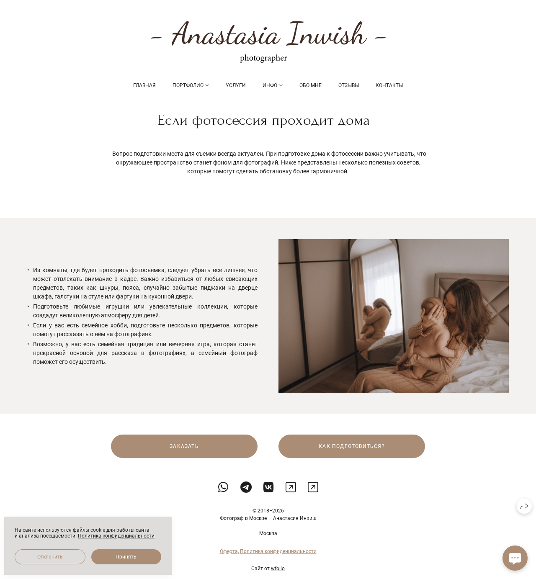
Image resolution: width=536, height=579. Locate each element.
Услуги (236, 85)
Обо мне (310, 85)
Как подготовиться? (352, 446)
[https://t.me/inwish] (246, 487)
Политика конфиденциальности (278, 551)
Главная (144, 85)
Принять (126, 557)
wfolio (278, 568)
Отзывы (348, 85)
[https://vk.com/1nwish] (268, 487)
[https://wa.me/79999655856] (223, 487)
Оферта (229, 551)
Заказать (184, 446)
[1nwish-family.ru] (268, 42)
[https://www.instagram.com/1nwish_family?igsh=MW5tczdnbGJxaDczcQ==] (291, 487)
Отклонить (50, 557)
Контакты (389, 85)
